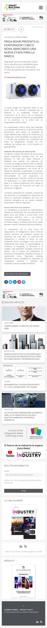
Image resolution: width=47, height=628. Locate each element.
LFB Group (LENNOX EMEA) (15, 37)
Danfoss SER (8, 410)
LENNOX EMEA (8, 323)
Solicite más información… (18, 274)
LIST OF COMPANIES (12, 614)
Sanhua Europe (9, 351)
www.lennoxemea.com (16, 77)
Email (6, 471)
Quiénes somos (11, 610)
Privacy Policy (26, 610)
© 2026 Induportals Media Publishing (21, 612)
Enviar (23, 491)
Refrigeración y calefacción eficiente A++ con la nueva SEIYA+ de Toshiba (22, 385)
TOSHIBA (7, 381)
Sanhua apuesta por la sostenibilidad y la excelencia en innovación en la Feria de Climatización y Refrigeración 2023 (22, 356)
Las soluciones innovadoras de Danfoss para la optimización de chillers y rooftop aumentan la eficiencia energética (23, 416)
